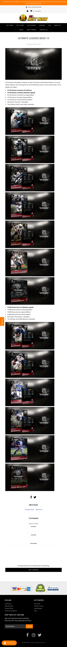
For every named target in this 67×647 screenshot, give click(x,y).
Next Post (39, 510)
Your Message (33, 543)
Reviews (42, 25)
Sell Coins (20, 25)
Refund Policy (9, 606)
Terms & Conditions (11, 611)
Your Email (33, 535)
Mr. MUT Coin (25, 642)
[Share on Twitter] (35, 498)
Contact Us (43, 30)
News (21, 30)
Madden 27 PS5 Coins (54, 643)
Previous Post (29, 510)
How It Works (38, 11)
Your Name (33, 526)
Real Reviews (38, 608)
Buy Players (31, 25)
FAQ (49, 25)
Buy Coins (9, 25)
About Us (57, 25)
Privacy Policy (9, 608)
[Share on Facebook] (31, 498)
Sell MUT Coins (38, 606)
